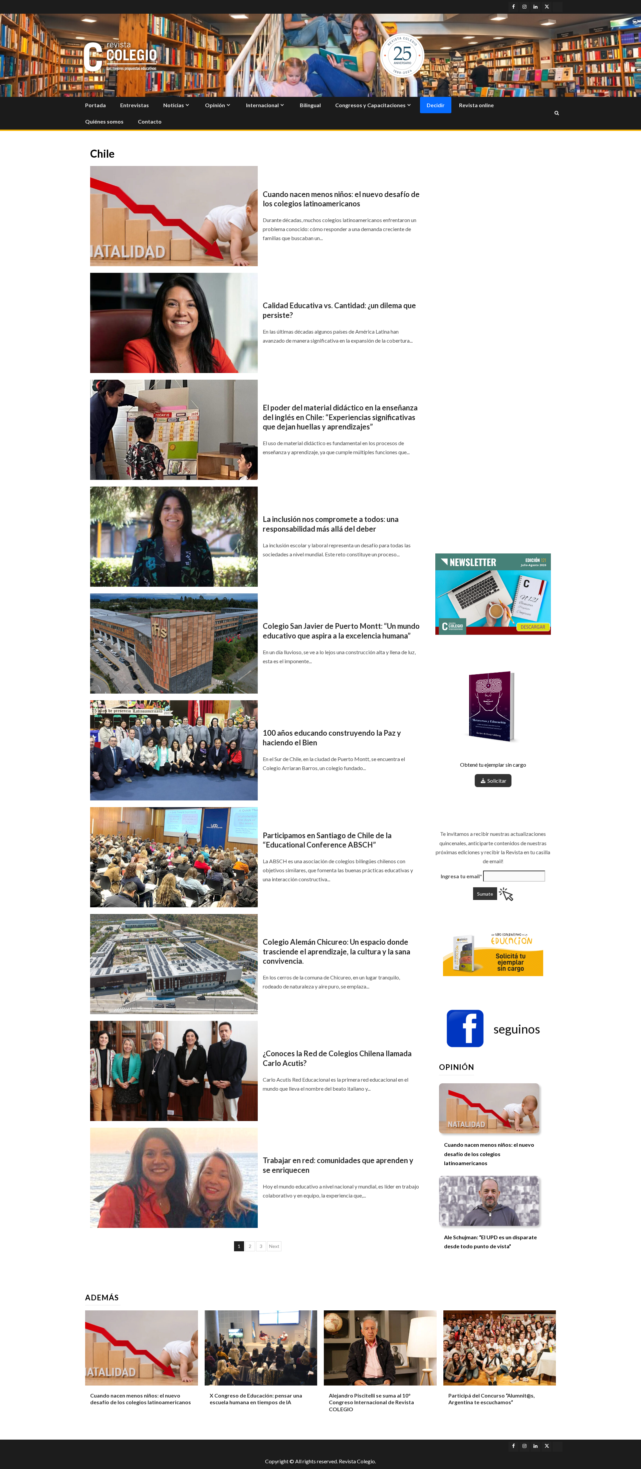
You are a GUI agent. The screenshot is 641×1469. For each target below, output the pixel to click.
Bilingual (310, 105)
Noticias (173, 105)
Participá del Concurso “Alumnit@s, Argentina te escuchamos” (491, 1399)
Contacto (150, 121)
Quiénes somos (104, 121)
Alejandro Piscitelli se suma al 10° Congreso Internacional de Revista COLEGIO (371, 1402)
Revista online (476, 105)
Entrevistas (134, 105)
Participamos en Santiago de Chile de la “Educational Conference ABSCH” (327, 840)
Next (274, 1246)
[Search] (557, 113)
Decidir (436, 105)
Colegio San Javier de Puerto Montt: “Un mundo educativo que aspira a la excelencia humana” (341, 630)
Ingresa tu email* (461, 876)
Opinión (215, 105)
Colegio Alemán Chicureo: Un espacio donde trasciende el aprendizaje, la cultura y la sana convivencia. (336, 951)
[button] (493, 1029)
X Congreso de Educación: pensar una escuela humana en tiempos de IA (256, 1399)
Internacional (262, 105)
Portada (95, 105)
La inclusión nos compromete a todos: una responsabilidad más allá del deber (331, 524)
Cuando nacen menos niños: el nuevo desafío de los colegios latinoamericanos (341, 199)
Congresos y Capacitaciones (370, 105)
